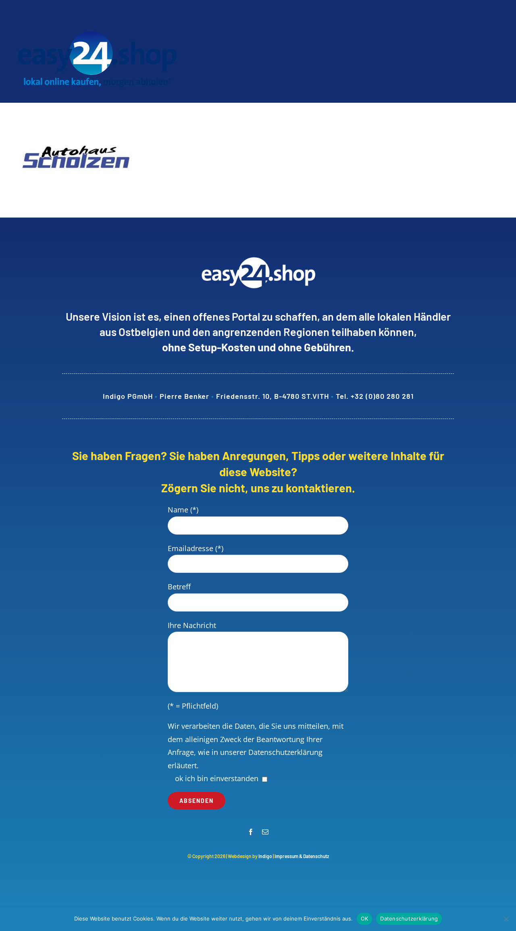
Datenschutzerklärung (285, 752)
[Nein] (506, 919)
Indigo (265, 856)
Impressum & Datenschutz (302, 856)
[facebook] (251, 832)
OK (364, 918)
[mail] (265, 832)
